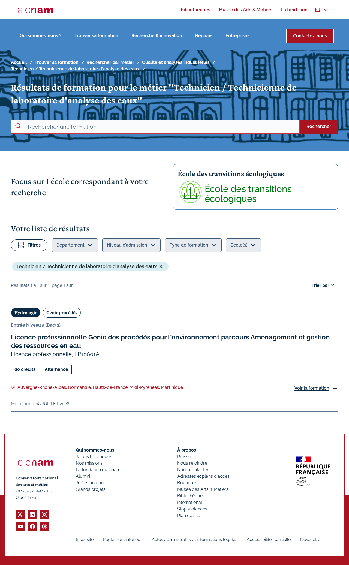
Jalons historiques (94, 456)
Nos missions (89, 463)
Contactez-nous (310, 35)
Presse (184, 456)
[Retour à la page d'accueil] (34, 10)
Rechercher (318, 126)
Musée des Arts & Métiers (202, 489)
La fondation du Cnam (98, 469)
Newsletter (311, 539)
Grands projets (91, 489)
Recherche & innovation (156, 35)
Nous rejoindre (192, 463)
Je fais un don (90, 482)
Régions (203, 35)
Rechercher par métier (110, 62)
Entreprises (237, 35)
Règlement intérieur (122, 539)
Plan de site (188, 515)
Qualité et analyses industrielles (176, 62)
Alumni (83, 476)
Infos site (85, 539)
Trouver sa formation (96, 35)
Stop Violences (192, 509)
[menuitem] (195, 9)
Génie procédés (61, 312)
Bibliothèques (191, 495)
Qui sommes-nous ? (40, 35)
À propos (186, 450)
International (189, 502)
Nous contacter (193, 469)
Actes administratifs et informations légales (194, 539)
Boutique (186, 482)
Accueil (19, 62)
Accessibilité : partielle (269, 539)
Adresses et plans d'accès (203, 476)
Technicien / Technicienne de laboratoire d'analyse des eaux (75, 68)
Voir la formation (311, 388)
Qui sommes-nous (95, 450)
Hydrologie (25, 312)
